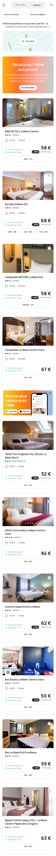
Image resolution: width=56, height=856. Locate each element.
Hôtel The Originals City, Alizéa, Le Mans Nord (28, 456)
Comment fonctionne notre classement (26, 26)
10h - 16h (28, 775)
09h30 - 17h (28, 305)
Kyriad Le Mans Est (28, 205)
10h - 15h (28, 707)
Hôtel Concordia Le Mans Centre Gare (28, 533)
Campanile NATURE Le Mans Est (28, 278)
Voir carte (30, 41)
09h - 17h (28, 159)
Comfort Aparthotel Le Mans (28, 608)
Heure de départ (37, 14)
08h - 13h (12, 232)
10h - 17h (28, 377)
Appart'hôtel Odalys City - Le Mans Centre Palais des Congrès (28, 820)
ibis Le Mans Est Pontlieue (28, 750)
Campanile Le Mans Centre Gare (28, 351)
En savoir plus (28, 87)
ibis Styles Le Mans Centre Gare (28, 680)
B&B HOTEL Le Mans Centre (28, 132)
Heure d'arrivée (11, 14)
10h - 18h (28, 232)
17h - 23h (44, 232)
